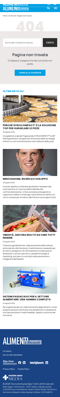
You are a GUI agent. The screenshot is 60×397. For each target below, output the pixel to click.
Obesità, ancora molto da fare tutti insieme (29, 236)
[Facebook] (19, 362)
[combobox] (22, 42)
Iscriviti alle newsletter (12, 355)
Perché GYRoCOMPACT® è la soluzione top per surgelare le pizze (29, 126)
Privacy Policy (9, 369)
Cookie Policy (23, 369)
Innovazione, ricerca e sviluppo (25, 179)
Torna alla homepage (30, 72)
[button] (48, 8)
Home (5, 16)
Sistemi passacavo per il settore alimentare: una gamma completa (27, 298)
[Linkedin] (24, 362)
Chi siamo (7, 351)
